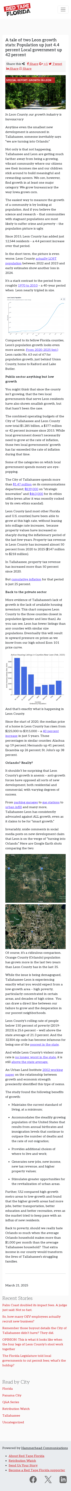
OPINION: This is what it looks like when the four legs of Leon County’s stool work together (32, 1344)
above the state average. (29, 1062)
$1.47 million (22, 484)
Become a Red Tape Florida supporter (37, 1470)
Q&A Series (10, 1402)
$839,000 (31, 489)
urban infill (13, 807)
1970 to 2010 (28, 286)
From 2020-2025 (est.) (42, 350)
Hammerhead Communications (44, 1448)
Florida (7, 1389)
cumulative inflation (26, 579)
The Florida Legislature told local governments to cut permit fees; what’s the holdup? (34, 1360)
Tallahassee (11, 1416)
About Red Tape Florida (26, 1456)
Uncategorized (13, 1422)
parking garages (26, 802)
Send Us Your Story (23, 1465)
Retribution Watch (16, 1409)
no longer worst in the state (35, 1057)
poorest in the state (44, 1045)
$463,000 (36, 494)
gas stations (51, 802)
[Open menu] (63, 9)
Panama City (11, 1395)
